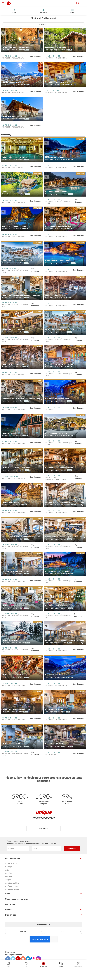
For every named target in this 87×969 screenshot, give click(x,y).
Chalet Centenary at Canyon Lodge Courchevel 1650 (24, 295)
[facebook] (7, 958)
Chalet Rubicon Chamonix (56, 675)
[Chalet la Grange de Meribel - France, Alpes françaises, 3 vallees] (22, 598)
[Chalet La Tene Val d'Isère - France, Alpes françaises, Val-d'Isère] (65, 598)
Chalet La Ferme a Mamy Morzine (16, 709)
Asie (7, 870)
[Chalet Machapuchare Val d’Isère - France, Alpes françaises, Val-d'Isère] (22, 460)
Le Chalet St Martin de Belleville (15, 571)
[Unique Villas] (9, 3)
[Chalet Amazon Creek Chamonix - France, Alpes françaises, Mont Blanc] (65, 564)
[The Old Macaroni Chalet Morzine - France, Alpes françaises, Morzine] (22, 219)
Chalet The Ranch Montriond (14, 116)
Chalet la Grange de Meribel (13, 606)
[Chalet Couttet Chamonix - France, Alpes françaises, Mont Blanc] (65, 184)
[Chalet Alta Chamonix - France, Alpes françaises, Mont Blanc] (65, 149)
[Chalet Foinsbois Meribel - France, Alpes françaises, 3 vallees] (22, 667)
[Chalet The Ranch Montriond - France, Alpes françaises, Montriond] (22, 109)
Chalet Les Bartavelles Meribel (58, 399)
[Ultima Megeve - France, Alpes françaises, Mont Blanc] (22, 184)
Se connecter (42, 924)
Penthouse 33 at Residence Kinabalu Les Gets (64, 502)
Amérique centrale (12, 889)
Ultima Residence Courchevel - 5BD (60, 330)
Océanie (8, 876)
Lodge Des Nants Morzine (56, 295)
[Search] (77, 3)
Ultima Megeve (8, 192)
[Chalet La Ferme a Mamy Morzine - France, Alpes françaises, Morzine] (22, 702)
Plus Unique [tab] (10, 915)
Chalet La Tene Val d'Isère (56, 606)
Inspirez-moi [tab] (11, 904)
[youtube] (22, 958)
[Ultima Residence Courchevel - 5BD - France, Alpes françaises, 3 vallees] (65, 322)
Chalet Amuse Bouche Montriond (16, 47)
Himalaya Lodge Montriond (13, 82)
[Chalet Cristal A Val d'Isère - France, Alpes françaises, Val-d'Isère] (65, 736)
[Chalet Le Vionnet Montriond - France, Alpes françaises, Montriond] (65, 74)
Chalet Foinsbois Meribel (12, 675)
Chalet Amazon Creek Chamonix (58, 571)
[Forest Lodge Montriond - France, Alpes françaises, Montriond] (65, 40)
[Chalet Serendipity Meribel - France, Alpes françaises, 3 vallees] (22, 736)
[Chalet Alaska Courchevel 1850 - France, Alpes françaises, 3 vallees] (65, 219)
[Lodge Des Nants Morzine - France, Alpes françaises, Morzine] (65, 288)
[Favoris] (3, 33)
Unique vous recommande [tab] (16, 899)
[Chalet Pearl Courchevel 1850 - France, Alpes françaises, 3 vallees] (22, 149)
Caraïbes (8, 873)
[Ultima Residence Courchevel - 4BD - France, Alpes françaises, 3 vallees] (22, 253)
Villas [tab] (7, 894)
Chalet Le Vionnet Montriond (57, 82)
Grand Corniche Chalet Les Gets (58, 261)
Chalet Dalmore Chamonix (56, 433)
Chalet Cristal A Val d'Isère (56, 744)
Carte (26, 49)
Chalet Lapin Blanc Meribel (13, 330)
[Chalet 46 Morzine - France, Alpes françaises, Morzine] (22, 426)
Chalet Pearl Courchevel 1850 (14, 157)
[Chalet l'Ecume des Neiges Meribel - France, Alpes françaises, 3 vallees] (65, 357)
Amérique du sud (11, 886)
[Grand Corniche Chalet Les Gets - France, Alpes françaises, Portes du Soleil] (65, 253)
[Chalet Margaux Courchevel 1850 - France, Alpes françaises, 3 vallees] (65, 460)
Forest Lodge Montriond (55, 47)
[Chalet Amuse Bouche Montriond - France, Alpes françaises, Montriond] (22, 40)
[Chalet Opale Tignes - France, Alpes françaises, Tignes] (22, 495)
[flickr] (33, 958)
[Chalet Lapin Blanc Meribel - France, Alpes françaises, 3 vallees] (22, 322)
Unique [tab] (8, 910)
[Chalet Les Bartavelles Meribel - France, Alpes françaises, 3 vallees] (65, 391)
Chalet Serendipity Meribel (13, 744)
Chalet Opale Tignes (10, 502)
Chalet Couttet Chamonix (56, 192)
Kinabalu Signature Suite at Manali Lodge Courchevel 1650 (26, 537)
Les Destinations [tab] (12, 859)
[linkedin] (27, 958)
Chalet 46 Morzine (10, 433)
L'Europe (8, 867)
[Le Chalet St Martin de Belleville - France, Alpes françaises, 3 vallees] (22, 564)
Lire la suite (43, 828)
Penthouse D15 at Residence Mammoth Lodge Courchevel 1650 (29, 399)
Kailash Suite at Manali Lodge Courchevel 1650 (65, 537)
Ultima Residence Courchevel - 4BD (17, 261)
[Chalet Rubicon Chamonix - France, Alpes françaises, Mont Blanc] (65, 667)
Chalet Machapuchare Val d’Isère (16, 468)
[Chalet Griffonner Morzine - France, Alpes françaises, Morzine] (22, 357)
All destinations (11, 863)
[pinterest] (17, 958)
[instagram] (37, 958)
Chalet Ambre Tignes (54, 709)
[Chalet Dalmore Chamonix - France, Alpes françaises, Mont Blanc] (65, 426)
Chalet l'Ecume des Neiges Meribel (59, 364)
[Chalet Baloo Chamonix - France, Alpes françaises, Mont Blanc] (22, 633)
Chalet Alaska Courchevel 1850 (58, 226)
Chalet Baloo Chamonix (11, 640)
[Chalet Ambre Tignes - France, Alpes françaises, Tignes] (65, 702)
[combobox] (43, 24)
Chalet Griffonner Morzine (13, 364)
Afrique (8, 880)
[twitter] (12, 958)
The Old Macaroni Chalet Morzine (16, 226)
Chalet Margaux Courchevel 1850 (59, 468)
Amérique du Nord (12, 883)
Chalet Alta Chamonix (58, 157)
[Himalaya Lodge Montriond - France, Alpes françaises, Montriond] (22, 74)
